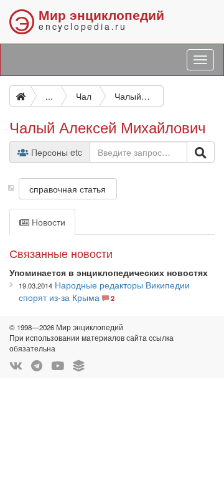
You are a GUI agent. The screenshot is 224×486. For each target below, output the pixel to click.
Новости (47, 222)
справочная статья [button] (67, 189)
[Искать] (201, 152)
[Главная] (19, 96)
